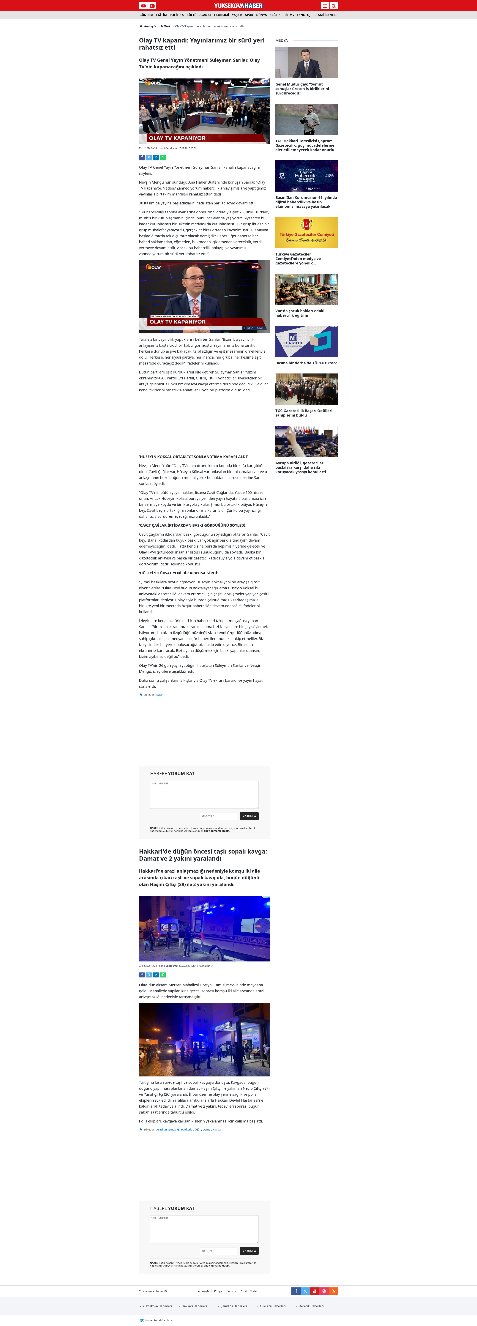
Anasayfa (149, 26)
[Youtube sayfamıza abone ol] (314, 1291)
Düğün (196, 1129)
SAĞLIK (275, 15)
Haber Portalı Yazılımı (158, 1320)
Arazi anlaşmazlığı (168, 1129)
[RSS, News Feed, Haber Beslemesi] (333, 1291)
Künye (218, 1291)
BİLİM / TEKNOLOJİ (298, 15)
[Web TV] (143, 6)
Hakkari (186, 1129)
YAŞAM (237, 15)
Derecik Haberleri (311, 1306)
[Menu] (325, 6)
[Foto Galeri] (152, 6)
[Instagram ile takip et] (324, 1291)
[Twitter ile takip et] (305, 1291)
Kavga (217, 1129)
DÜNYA (261, 15)
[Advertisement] (108, 74)
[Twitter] (149, 157)
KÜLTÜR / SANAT (199, 15)
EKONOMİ (221, 15)
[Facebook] (142, 157)
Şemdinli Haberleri (234, 1306)
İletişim (231, 1291)
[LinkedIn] (156, 157)
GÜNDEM (146, 15)
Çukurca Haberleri (273, 1306)
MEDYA (165, 26)
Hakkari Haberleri (194, 1306)
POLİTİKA (177, 15)
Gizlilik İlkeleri (249, 1291)
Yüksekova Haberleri (157, 1306)
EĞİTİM (161, 15)
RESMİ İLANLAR (326, 15)
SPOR (249, 15)
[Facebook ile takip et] (296, 1291)
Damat (207, 1129)
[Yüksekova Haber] (238, 5)
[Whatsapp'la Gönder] (163, 157)
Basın (159, 694)
